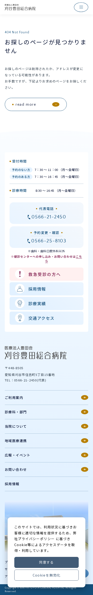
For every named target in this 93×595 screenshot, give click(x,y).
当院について (16, 426)
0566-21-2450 (48, 217)
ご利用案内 (14, 397)
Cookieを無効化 (47, 575)
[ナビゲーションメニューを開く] (81, 7)
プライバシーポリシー (36, 538)
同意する (46, 562)
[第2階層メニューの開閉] (84, 397)
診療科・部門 (16, 411)
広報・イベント (18, 455)
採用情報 (12, 483)
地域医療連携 (16, 440)
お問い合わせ (16, 469)
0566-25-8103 (48, 241)
